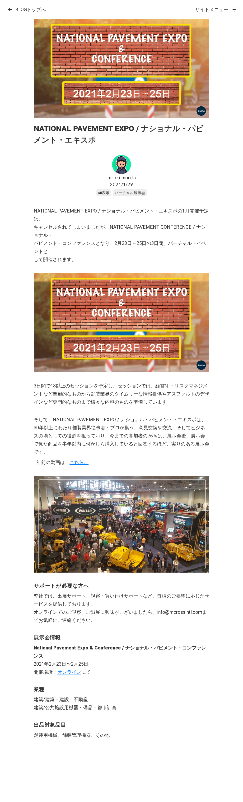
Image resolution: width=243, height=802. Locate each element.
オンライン (69, 672)
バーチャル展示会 (130, 192)
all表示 (103, 192)
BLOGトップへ (30, 9)
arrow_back (10, 9)
